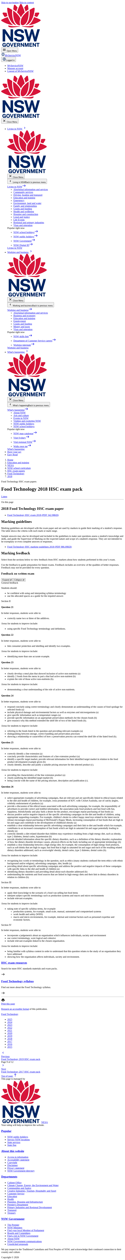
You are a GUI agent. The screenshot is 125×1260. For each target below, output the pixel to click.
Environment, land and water (27, 203)
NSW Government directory (21, 1171)
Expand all (7, 580)
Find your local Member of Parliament (25, 1230)
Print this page (8, 1003)
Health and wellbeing (23, 211)
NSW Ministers (14, 1227)
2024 (9, 1022)
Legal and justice (21, 217)
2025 (9, 1019)
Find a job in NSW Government (22, 1236)
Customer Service (15, 1193)
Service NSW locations (18, 1139)
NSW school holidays (23, 426)
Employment (19, 321)
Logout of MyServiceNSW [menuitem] (20, 71)
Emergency (18, 200)
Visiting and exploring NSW (27, 421)
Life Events (19, 219)
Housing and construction (25, 214)
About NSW (19, 412)
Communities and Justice (19, 1188)
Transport (11, 1210)
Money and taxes (21, 326)
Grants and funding (22, 208)
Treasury (11, 1213)
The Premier (13, 1225)
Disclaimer (12, 1165)
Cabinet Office (14, 1182)
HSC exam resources (14, 962)
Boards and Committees (18, 1233)
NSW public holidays (23, 423)
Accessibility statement (18, 1159)
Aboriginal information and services (30, 189)
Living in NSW (16, 186)
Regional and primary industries (28, 222)
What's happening (17, 410)
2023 (9, 1025)
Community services (23, 192)
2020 (9, 1033)
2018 (9, 1038)
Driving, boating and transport (27, 195)
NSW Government (12, 1219)
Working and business (19, 310)
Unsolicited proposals (17, 1244)
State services (13, 1142)
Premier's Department (17, 1204)
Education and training (24, 197)
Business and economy (24, 315)
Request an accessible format (15, 1009)
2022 (9, 1027)
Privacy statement (15, 1168)
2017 (9, 1041)
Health (10, 1199)
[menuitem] (15, 65)
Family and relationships (25, 206)
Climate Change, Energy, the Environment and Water (33, 1185)
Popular (6, 1131)
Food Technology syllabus (17, 981)
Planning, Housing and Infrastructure (25, 1202)
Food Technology (9, 1014)
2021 (9, 1030)
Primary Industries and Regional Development (29, 1207)
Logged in (10, 60)
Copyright (12, 1162)
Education (12, 1196)
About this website (12, 1151)
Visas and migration (22, 225)
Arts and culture (21, 415)
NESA (44, 1122)
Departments (9, 1176)
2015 (9, 1047)
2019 (9, 1036)
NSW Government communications (24, 1241)
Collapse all (19, 580)
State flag (11, 1145)
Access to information (17, 1157)
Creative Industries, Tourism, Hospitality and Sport (31, 1191)
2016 (9, 1044)
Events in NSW (21, 418)
